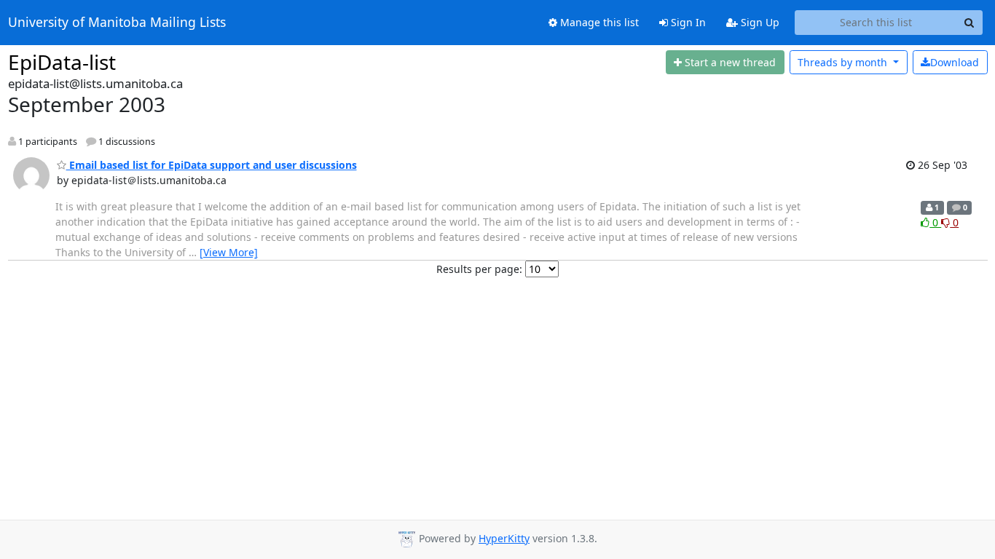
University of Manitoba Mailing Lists (117, 22)
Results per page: (479, 269)
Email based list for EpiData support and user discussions (211, 165)
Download (954, 62)
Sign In (687, 22)
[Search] (969, 22)
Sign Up (758, 22)
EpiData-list (62, 62)
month (844, 62)
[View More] (229, 252)
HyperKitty (504, 538)
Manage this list (598, 22)
